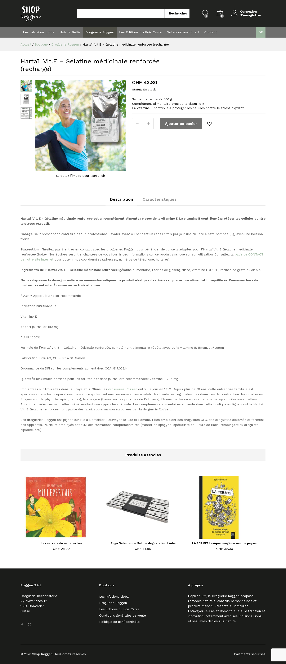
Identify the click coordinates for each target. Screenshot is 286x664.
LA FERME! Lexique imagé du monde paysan (225, 543)
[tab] (121, 201)
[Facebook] (22, 624)
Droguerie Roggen (99, 32)
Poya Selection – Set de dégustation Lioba (143, 543)
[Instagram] (29, 624)
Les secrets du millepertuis (61, 543)
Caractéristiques (159, 199)
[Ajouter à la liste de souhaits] (210, 123)
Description (121, 199)
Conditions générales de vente (122, 615)
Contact (210, 32)
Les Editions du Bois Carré (140, 32)
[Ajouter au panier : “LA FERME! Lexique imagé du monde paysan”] (219, 536)
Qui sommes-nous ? (183, 32)
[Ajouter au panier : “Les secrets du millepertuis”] (55, 536)
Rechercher (178, 13)
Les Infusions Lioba (38, 32)
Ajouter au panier (181, 123)
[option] (61, 514)
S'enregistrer (250, 15)
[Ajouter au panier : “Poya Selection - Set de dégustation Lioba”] (137, 536)
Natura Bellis (69, 32)
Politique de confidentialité (119, 622)
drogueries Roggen (122, 389)
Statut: (137, 89)
